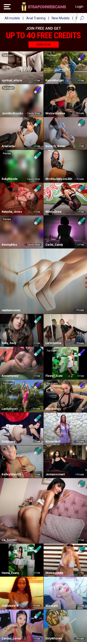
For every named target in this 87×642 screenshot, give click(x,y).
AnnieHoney (10, 375)
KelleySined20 (11, 474)
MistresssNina (55, 113)
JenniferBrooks (12, 113)
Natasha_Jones (12, 211)
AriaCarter (9, 146)
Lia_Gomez (9, 540)
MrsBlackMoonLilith (58, 179)
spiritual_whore (12, 80)
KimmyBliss (9, 244)
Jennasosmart (55, 474)
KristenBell (52, 441)
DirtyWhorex (53, 638)
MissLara (51, 605)
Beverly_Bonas (55, 146)
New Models (61, 18)
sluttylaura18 (10, 605)
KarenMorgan (54, 80)
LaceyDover (10, 408)
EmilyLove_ (9, 441)
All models (12, 18)
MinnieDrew (53, 211)
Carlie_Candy (54, 244)
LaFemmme (53, 343)
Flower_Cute (54, 375)
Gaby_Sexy (9, 343)
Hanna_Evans (10, 573)
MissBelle (52, 408)
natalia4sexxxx (11, 310)
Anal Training (35, 18)
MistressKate (54, 573)
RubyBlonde (10, 179)
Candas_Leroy (11, 638)
